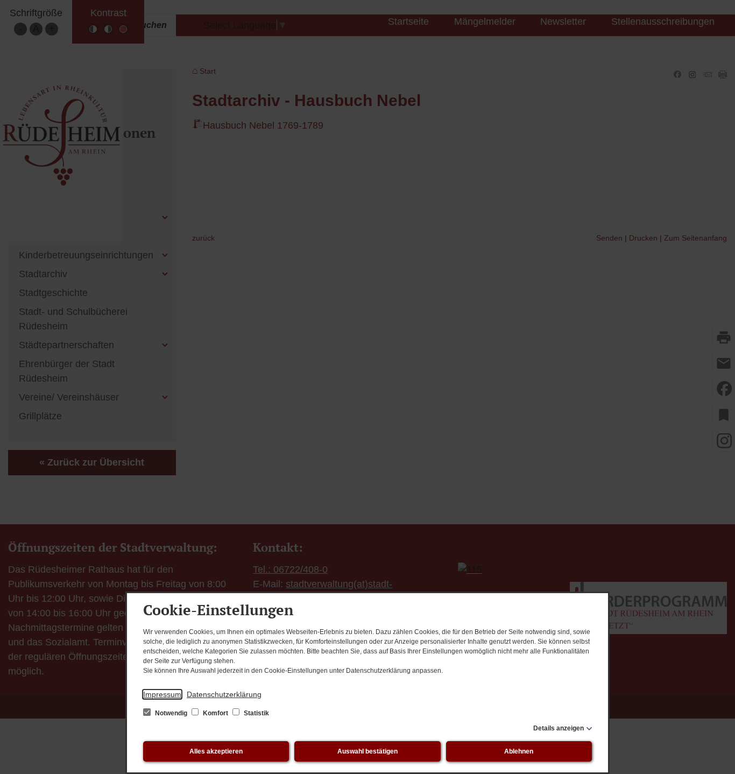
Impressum (162, 694)
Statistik (255, 713)
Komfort (215, 713)
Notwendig (171, 713)
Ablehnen (518, 751)
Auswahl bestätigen (367, 751)
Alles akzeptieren (216, 751)
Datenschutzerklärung (224, 694)
